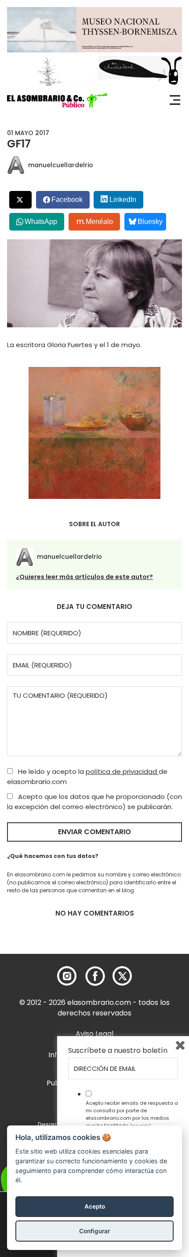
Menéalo (99, 221)
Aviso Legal (94, 1034)
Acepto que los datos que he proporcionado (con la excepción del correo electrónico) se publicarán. (94, 801)
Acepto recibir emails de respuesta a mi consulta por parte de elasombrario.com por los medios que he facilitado (132, 1114)
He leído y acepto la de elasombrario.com (87, 776)
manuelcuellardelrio (60, 165)
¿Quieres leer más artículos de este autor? (84, 576)
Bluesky (150, 221)
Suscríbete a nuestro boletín (117, 1050)
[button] (57, 100)
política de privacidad (122, 771)
